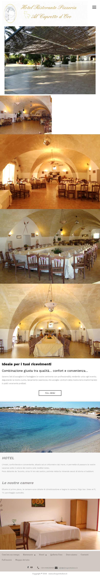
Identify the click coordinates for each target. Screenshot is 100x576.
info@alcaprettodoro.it (68, 568)
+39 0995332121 (47, 568)
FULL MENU (50, 393)
